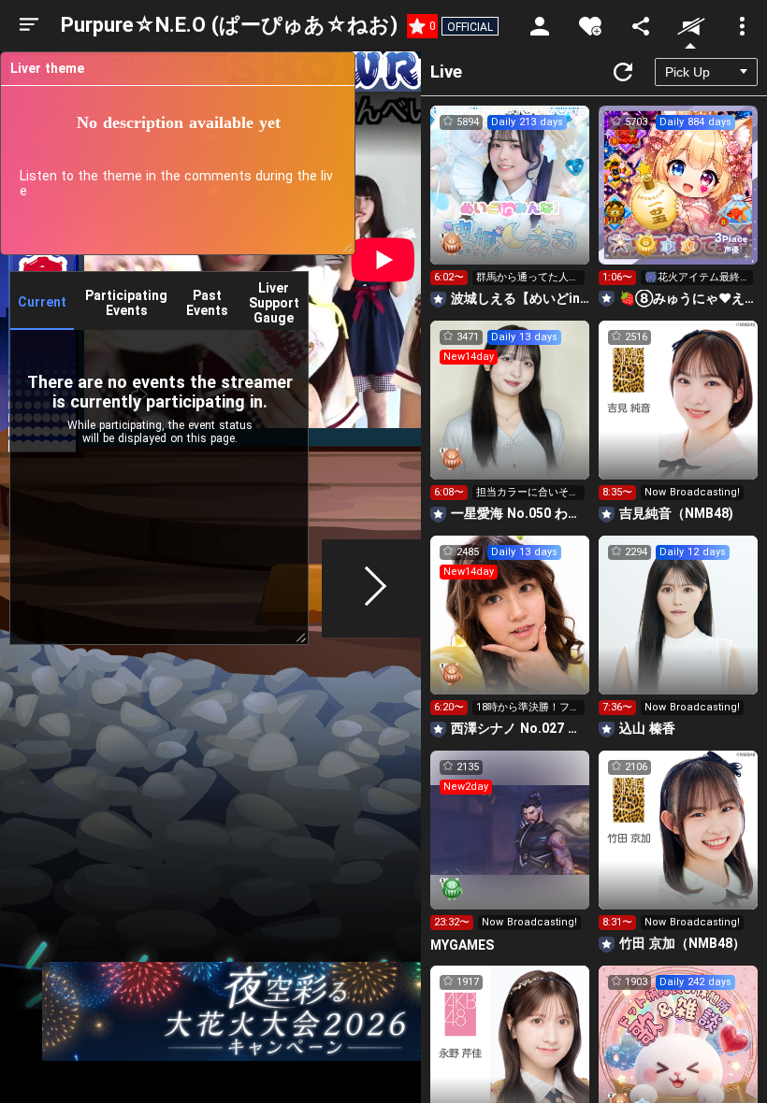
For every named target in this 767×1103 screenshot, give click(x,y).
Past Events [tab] (207, 303)
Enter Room (510, 201)
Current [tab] (42, 301)
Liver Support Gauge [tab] (274, 302)
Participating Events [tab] (126, 303)
